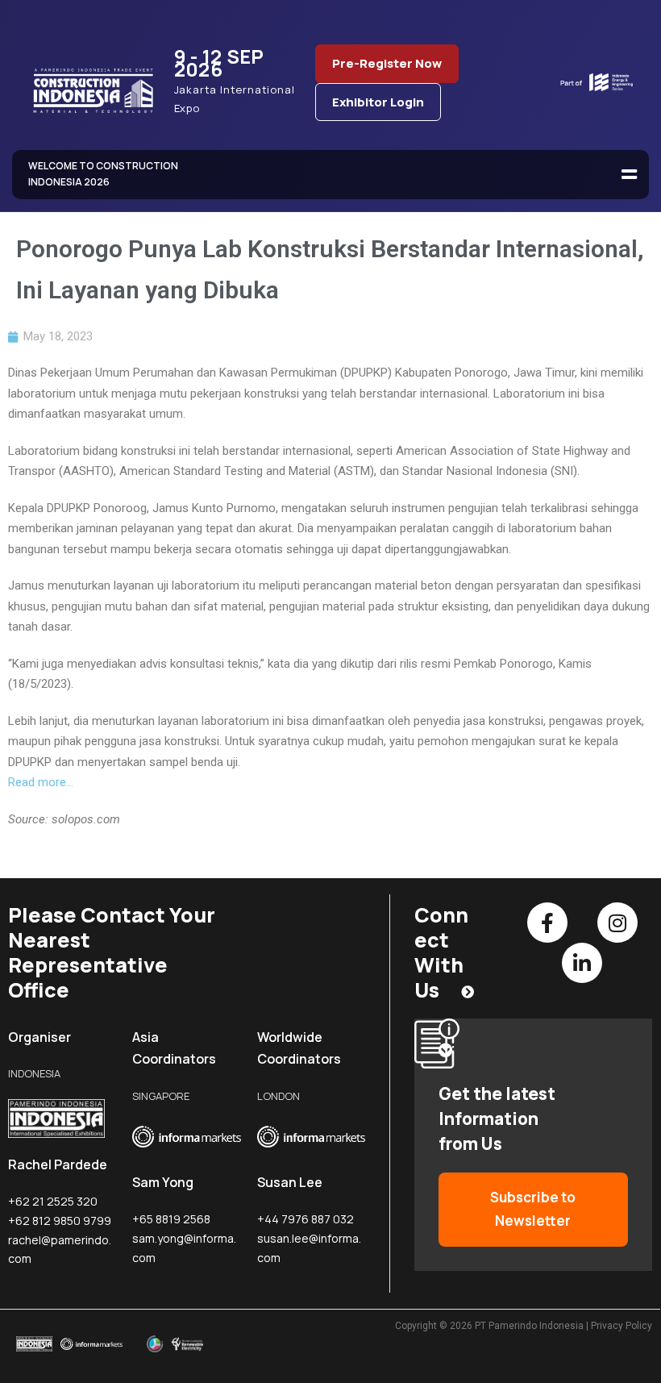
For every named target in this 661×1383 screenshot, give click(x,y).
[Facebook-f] (547, 922)
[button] (629, 174)
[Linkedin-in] (582, 963)
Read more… (40, 782)
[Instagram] (617, 922)
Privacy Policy (621, 1325)
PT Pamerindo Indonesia (529, 1325)
